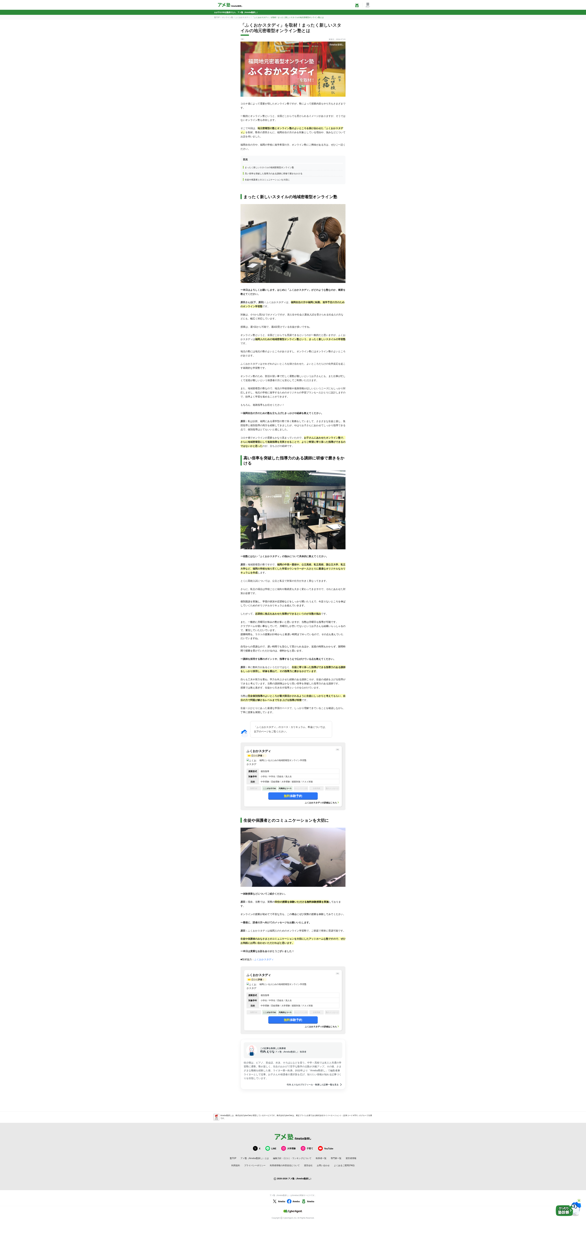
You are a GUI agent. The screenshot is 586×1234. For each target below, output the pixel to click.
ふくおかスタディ (242, 17)
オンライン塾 (227, 17)
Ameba (281, 1201)
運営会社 (308, 1165)
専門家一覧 (336, 1158)
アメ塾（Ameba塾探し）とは (255, 1158)
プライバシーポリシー (255, 1165)
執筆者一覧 (321, 1158)
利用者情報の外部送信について (285, 1165)
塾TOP (217, 17)
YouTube (328, 1148)
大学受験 (291, 1148)
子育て (310, 1148)
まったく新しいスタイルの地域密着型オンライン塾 (269, 167)
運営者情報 (351, 1158)
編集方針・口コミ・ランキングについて (292, 1158)
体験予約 (293, 795)
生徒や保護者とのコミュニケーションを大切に (267, 179)
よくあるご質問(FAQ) (344, 1165)
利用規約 (235, 1165)
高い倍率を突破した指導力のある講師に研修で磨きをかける (273, 173)
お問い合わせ (323, 1165)
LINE (273, 1148)
